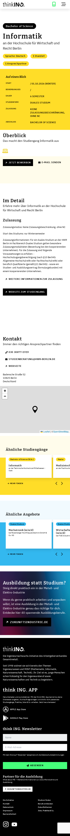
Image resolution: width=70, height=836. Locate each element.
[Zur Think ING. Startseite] (17, 4)
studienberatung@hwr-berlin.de (32, 359)
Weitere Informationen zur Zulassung (36, 279)
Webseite (15, 366)
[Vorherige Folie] (56, 483)
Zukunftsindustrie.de (29, 622)
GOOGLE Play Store (19, 718)
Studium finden (44, 800)
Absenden (36, 765)
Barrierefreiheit (9, 814)
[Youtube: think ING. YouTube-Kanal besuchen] (14, 824)
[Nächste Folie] (61, 483)
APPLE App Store (18, 709)
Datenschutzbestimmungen (52, 755)
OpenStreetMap (61, 431)
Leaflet (46, 431)
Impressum (8, 810)
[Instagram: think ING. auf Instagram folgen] (6, 824)
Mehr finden (16, 483)
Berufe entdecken (45, 804)
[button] (35, 409)
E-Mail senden (51, 162)
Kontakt (6, 804)
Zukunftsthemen (45, 807)
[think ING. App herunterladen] (53, 4)
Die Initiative (8, 800)
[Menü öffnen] (63, 4)
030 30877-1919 (19, 352)
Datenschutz (8, 807)
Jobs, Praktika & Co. (46, 810)
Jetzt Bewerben (20, 162)
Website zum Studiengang (27, 291)
